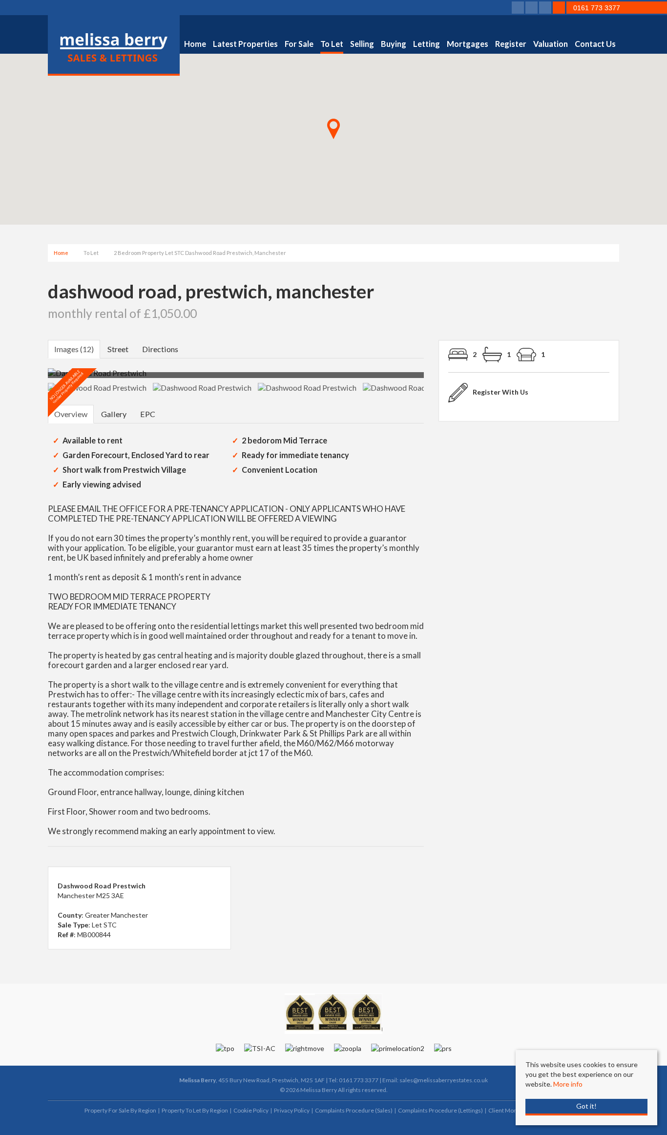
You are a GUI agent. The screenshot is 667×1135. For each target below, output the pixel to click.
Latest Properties (245, 43)
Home (195, 43)
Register (510, 43)
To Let (331, 43)
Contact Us (595, 43)
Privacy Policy (292, 1110)
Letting (426, 43)
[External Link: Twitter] (532, 8)
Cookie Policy (251, 1110)
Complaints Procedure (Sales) (354, 1110)
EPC (147, 414)
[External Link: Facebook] (518, 8)
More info (568, 1084)
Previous (32, 377)
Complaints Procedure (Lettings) (440, 1110)
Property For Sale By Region (120, 1110)
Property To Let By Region (195, 1110)
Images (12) (74, 349)
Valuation (550, 43)
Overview (70, 414)
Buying (393, 43)
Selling (362, 43)
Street (117, 349)
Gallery (113, 414)
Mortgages (467, 43)
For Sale (299, 43)
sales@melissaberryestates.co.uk (443, 1080)
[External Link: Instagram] (546, 8)
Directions (160, 349)
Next (443, 377)
